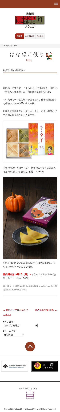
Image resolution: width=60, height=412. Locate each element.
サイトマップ (24, 388)
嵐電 (35, 388)
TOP (3, 45)
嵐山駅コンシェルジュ (38, 286)
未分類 (54, 286)
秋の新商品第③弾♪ (46, 310)
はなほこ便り (21, 286)
